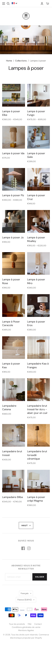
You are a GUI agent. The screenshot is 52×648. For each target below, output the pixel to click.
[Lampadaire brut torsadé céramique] (38, 435)
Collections (21, 60)
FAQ (29, 624)
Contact (38, 624)
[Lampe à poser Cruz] (38, 179)
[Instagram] (29, 548)
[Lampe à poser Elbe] (13, 95)
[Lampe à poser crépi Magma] (38, 481)
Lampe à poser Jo (13, 237)
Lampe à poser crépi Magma (36, 498)
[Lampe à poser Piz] (13, 179)
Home (9, 60)
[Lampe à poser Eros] (38, 305)
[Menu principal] (3, 3)
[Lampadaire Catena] (13, 389)
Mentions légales (26, 630)
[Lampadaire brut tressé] (13, 435)
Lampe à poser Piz (13, 195)
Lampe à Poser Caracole (11, 323)
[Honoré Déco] (26, 16)
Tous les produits (17, 624)
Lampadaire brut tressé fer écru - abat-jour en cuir (37, 409)
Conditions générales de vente (26, 627)
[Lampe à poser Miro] (38, 263)
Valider (39, 577)
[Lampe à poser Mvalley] (38, 221)
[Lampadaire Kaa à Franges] (38, 347)
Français (24, 593)
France (24, 599)
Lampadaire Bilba (12, 497)
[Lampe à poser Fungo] (38, 95)
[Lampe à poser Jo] (13, 221)
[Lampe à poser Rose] (13, 263)
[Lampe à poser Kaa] (13, 347)
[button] (14, 3)
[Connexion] (41, 3)
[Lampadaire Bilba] (13, 481)
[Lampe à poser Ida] (13, 137)
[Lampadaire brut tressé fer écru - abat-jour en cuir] (38, 389)
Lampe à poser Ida (13, 153)
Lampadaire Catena (9, 407)
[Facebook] (23, 548)
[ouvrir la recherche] (8, 3)
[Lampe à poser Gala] (38, 137)
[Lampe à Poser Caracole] (13, 305)
